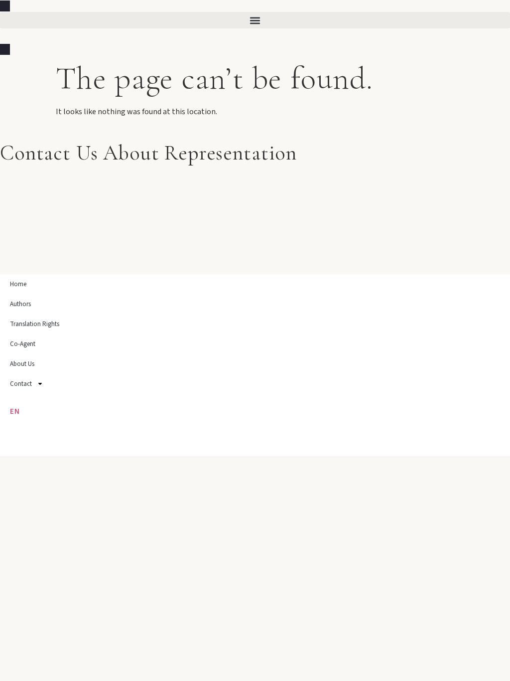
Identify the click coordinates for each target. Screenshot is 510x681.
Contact (21, 383)
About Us (22, 363)
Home (18, 284)
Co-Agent (22, 344)
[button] (255, 20)
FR (14, 442)
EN (15, 411)
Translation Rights (34, 324)
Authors (20, 304)
